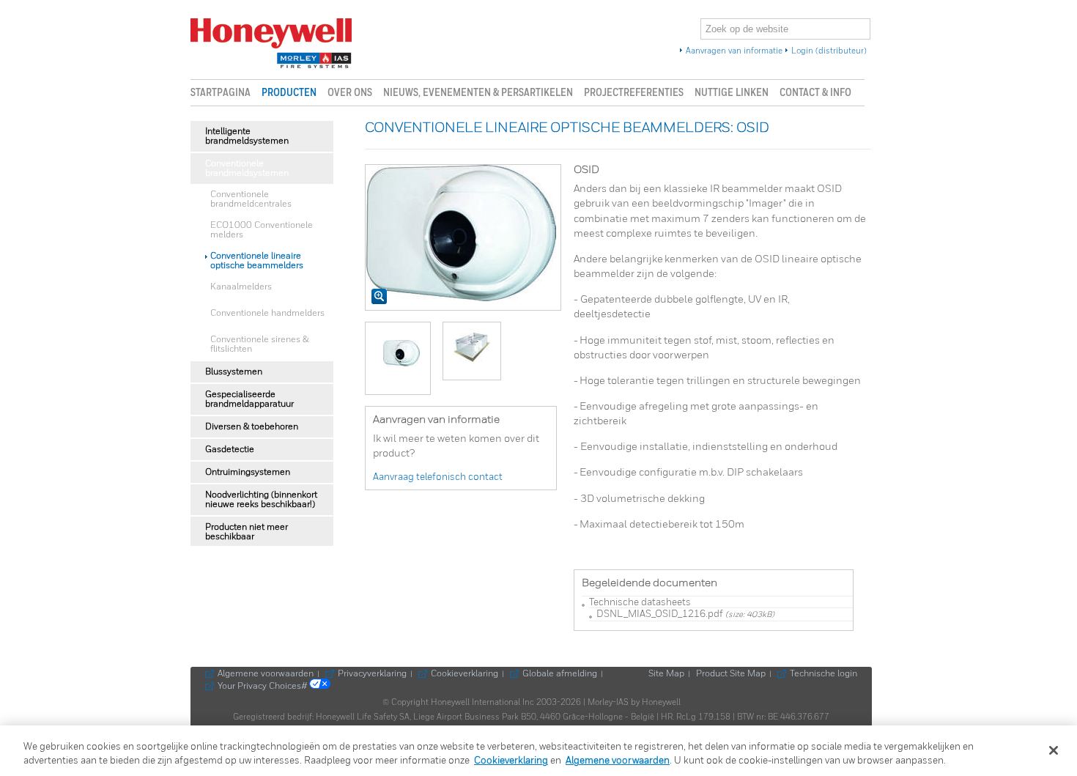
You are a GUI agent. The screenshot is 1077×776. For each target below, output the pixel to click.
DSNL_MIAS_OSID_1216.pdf (659, 614)
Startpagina (220, 92)
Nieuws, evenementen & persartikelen (478, 92)
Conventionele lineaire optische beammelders (256, 260)
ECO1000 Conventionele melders (261, 230)
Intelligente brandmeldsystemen (247, 136)
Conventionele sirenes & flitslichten (259, 344)
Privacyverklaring (372, 674)
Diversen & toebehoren (251, 427)
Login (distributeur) (829, 51)
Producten (289, 92)
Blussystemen (233, 372)
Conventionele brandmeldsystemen (247, 168)
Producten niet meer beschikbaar (246, 532)
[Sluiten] (1053, 750)
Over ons (349, 92)
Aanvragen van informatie (734, 51)
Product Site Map (731, 674)
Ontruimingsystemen (247, 472)
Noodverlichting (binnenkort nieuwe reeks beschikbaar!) (261, 499)
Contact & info (815, 92)
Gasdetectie (229, 449)
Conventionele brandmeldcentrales (251, 199)
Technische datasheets (640, 602)
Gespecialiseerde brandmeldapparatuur (249, 399)
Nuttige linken (732, 92)
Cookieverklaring (464, 674)
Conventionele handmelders (267, 313)
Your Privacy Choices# (263, 686)
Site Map (666, 674)
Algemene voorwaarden (266, 674)
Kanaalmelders (241, 287)
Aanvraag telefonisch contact (438, 477)
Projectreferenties (634, 92)
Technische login (823, 674)
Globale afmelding (559, 674)
